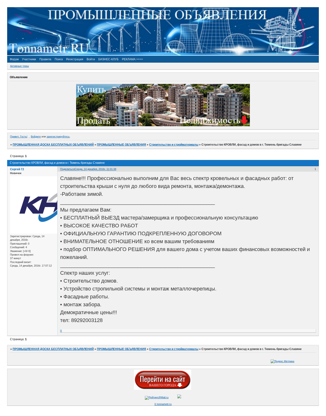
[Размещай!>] (163, 125)
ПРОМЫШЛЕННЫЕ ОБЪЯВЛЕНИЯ (121, 144)
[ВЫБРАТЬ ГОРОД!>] (162, 388)
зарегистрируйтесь (58, 136)
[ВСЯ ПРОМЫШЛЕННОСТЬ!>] (163, 54)
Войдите (36, 136)
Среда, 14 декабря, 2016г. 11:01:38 (95, 169)
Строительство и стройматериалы (173, 144)
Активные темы (19, 66)
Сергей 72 (17, 169)
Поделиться (67, 169)
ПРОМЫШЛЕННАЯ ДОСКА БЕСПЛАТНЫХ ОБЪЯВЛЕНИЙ (53, 144)
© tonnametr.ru (163, 404)
